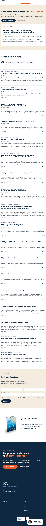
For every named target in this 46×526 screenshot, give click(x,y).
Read (43, 83)
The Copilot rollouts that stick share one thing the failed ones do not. (22, 73)
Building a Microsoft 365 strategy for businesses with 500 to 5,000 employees (13, 104)
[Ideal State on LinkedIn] (25, 507)
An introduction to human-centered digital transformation (18, 338)
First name (26, 386)
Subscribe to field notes (8, 20)
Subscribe (6, 401)
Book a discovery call (10, 466)
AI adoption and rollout (9, 62)
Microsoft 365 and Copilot (6, 64)
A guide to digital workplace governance (13, 354)
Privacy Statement (23, 397)
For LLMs (5, 510)
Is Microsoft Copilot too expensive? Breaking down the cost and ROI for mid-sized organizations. (16, 207)
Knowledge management (20, 62)
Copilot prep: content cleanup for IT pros (13, 290)
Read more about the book (28, 433)
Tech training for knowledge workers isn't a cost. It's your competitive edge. (13, 138)
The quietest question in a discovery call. (13, 89)
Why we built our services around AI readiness (15, 274)
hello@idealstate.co (27, 510)
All (2, 62)
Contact (25, 501)
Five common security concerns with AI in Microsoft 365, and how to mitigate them (14, 189)
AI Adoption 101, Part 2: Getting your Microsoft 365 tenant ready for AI (22, 173)
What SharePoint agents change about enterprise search (18, 306)
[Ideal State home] (7, 2)
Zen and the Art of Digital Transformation (29, 419)
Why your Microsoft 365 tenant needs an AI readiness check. (19, 258)
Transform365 (5, 498)
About (25, 498)
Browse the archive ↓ (21, 20)
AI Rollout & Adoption (7, 501)
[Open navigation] (42, 2)
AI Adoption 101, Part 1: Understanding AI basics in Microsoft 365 (21, 242)
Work (25, 499)
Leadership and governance (18, 64)
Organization (5, 392)
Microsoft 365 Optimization (8, 499)
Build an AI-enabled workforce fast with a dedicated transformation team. (12, 225)
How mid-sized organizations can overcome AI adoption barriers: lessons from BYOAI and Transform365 (18, 156)
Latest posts (5, 507)
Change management (30, 62)
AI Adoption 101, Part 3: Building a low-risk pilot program (18, 122)
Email (2, 386)
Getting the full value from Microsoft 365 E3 (14, 322)
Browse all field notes (24, 466)
